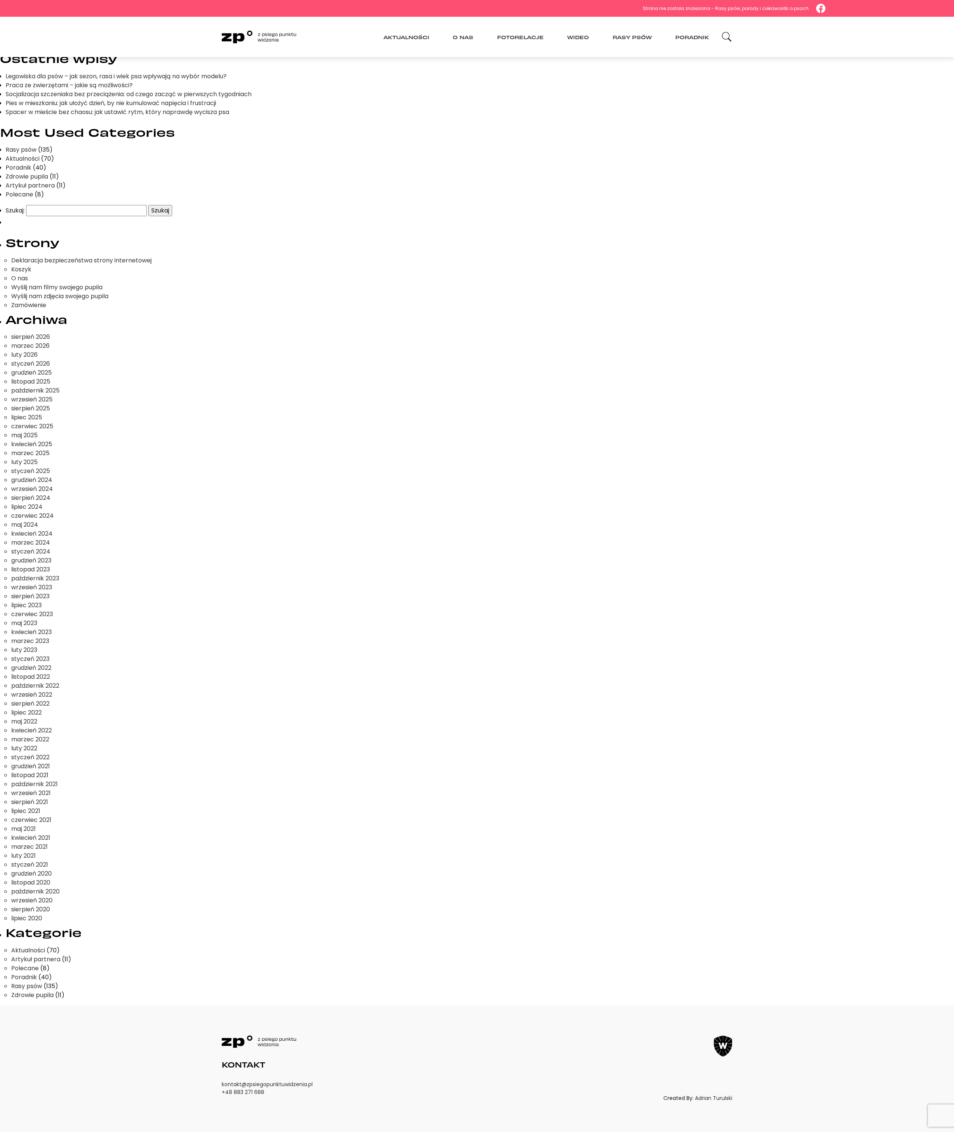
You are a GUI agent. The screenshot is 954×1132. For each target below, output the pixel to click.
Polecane (19, 194)
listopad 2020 (30, 882)
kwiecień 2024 (32, 533)
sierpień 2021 (29, 802)
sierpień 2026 (30, 336)
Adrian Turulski (713, 1098)
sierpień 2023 (30, 596)
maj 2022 (24, 721)
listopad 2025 (30, 381)
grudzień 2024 (31, 480)
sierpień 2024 (30, 498)
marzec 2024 (30, 542)
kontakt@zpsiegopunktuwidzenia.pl (267, 1084)
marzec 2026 (30, 345)
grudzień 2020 (31, 873)
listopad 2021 (29, 775)
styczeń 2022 (30, 757)
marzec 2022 (30, 739)
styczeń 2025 (30, 471)
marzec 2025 (30, 453)
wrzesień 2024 (32, 489)
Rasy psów (632, 36)
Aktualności (406, 36)
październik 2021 (34, 784)
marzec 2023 (30, 641)
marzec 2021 (29, 846)
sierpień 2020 (30, 909)
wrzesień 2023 (31, 587)
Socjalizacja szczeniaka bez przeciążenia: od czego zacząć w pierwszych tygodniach (129, 94)
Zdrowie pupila (27, 176)
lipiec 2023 (26, 605)
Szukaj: (15, 210)
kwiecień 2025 (31, 444)
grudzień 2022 (31, 667)
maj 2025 (24, 435)
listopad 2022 (30, 676)
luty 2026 (24, 354)
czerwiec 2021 (31, 820)
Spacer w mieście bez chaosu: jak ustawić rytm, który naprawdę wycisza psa (117, 112)
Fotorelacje (520, 36)
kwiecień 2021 (30, 837)
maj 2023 (24, 623)
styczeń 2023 (30, 659)
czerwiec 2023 (32, 614)
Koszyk (21, 269)
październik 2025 (35, 390)
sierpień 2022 (30, 703)
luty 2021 (23, 855)
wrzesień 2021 (31, 793)
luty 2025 (24, 462)
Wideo (578, 36)
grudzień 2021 (30, 766)
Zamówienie (28, 305)
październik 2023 (35, 578)
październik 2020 (35, 891)
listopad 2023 (30, 569)
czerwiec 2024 (32, 515)
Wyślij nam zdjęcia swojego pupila (59, 296)
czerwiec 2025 (32, 426)
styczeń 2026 (30, 363)
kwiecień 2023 (31, 632)
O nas (463, 36)
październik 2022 (35, 685)
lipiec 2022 (26, 712)
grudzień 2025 (31, 372)
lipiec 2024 (26, 506)
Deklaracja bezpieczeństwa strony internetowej (81, 260)
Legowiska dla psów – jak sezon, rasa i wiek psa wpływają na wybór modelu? (116, 76)
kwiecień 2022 (31, 730)
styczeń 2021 (29, 864)
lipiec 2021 (25, 811)
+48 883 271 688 (243, 1092)
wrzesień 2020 (32, 900)
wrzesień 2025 (32, 399)
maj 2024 (24, 524)
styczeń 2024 (30, 551)
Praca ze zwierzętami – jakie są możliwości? (69, 85)
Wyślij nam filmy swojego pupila (56, 287)
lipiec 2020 (26, 918)
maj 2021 (23, 828)
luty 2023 (24, 650)
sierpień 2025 (30, 408)
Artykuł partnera (30, 185)
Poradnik (692, 36)
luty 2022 (24, 748)
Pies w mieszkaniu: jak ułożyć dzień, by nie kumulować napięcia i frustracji (111, 103)
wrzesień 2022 (31, 694)
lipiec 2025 (26, 417)
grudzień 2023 (31, 560)
